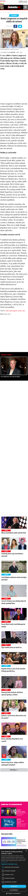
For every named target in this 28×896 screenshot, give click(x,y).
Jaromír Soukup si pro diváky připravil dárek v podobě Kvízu (13, 602)
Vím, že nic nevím (20, 821)
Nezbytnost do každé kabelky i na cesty (21, 841)
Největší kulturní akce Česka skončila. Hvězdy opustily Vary (13, 670)
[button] (14, 864)
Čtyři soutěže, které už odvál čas (11, 647)
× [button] (26, 850)
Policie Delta (21, 811)
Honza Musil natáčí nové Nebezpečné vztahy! (13, 625)
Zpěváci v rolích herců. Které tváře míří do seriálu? (13, 717)
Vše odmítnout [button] (14, 890)
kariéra (20, 311)
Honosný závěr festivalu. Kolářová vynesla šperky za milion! (12, 694)
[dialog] (14, 872)
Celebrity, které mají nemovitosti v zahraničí (12, 555)
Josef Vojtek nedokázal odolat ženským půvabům (14, 579)
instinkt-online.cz (21, 845)
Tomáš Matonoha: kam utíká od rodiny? (10, 376)
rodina (7, 311)
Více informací (4, 862)
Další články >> (14, 770)
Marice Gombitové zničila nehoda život (13, 533)
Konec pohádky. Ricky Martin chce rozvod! (12, 740)
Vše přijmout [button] (14, 886)
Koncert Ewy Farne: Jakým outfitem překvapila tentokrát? (12, 764)
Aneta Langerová (13, 311)
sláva (24, 311)
